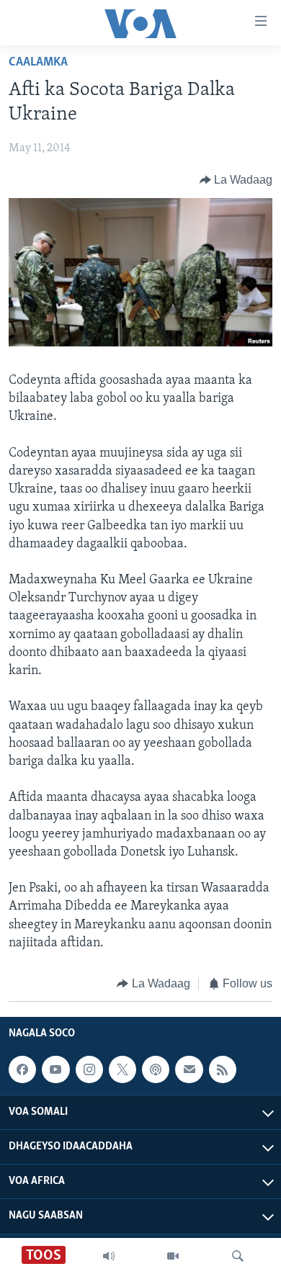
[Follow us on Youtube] (55, 1069)
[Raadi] (237, 1256)
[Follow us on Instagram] (89, 1069)
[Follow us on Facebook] (22, 1069)
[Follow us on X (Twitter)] (122, 1069)
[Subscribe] (188, 1069)
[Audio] (108, 1256)
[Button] (236, 180)
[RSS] (222, 1069)
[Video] (173, 1256)
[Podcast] (155, 1069)
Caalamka (38, 62)
